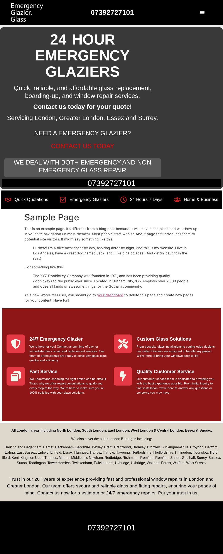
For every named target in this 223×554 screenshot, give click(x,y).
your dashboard (110, 295)
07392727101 (111, 183)
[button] (202, 12)
